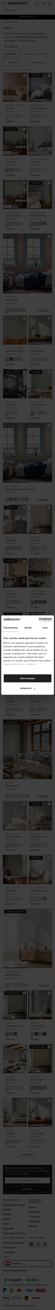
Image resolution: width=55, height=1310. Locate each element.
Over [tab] (45, 627)
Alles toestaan (27, 678)
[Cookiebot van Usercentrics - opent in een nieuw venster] (39, 619)
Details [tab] (28, 627)
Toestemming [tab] (10, 627)
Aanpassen (26, 688)
